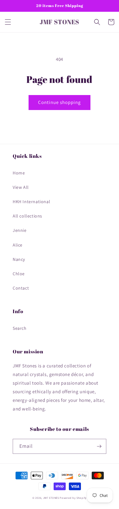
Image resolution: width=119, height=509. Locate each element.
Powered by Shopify (73, 497)
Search (20, 328)
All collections (27, 216)
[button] (8, 22)
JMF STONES (51, 497)
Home (19, 173)
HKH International (31, 201)
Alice (18, 245)
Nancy (19, 259)
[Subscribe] (99, 446)
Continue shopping (59, 102)
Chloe (19, 274)
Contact (21, 288)
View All (21, 187)
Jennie (20, 230)
